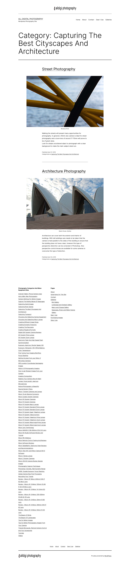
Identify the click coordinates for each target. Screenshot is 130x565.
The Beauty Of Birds (24, 515)
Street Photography (58, 69)
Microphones (22, 384)
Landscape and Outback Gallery (62, 305)
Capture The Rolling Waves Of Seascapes (31, 301)
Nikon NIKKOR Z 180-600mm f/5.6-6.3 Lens (32, 430)
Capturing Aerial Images (26, 304)
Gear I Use (100, 20)
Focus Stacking (23, 355)
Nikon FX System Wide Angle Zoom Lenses (32, 425)
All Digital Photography (30, 19)
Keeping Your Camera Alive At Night (29, 379)
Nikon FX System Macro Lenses (28, 404)
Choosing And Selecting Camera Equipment (32, 317)
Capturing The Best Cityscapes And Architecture (65, 154)
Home (78, 20)
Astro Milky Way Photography (27, 296)
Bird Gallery (55, 302)
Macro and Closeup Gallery (60, 307)
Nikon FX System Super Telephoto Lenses (31, 412)
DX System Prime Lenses (26, 335)
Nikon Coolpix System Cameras (28, 397)
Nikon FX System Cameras (26, 402)
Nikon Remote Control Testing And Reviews (32, 440)
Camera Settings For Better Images (29, 299)
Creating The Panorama (26, 327)
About (84, 20)
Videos (20, 535)
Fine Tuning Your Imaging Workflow (29, 353)
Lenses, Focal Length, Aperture (28, 381)
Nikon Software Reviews (26, 443)
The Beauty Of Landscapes (27, 517)
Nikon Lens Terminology (26, 427)
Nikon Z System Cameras (26, 458)
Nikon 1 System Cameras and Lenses (30, 391)
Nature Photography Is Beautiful (28, 386)
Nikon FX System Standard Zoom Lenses (31, 409)
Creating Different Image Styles (28, 322)
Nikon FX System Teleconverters (28, 415)
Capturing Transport (24, 314)
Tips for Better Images (25, 520)
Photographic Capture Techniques (29, 466)
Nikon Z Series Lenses (25, 456)
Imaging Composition (25, 376)
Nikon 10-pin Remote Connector (28, 394)
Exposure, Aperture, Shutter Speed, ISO (31, 345)
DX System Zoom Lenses (26, 337)
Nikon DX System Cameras (27, 399)
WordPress (107, 556)
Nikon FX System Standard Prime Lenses (31, 407)
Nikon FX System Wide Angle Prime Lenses (32, 422)
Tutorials (21, 533)
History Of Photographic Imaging (28, 368)
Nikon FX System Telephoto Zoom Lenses (31, 420)
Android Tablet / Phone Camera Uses (30, 294)
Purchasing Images (57, 317)
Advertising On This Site (58, 294)
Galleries (108, 20)
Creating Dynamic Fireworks (27, 325)
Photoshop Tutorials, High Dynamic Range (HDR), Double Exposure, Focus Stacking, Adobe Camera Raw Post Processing (31, 471)
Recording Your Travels (25, 476)
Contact (91, 20)
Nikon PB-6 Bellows (24, 438)
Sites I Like (54, 320)
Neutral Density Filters (25, 389)
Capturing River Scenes (25, 307)
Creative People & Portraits (27, 330)
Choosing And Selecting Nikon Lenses (30, 319)
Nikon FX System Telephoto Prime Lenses (31, 417)
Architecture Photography (64, 171)
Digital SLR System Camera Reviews (29, 332)
